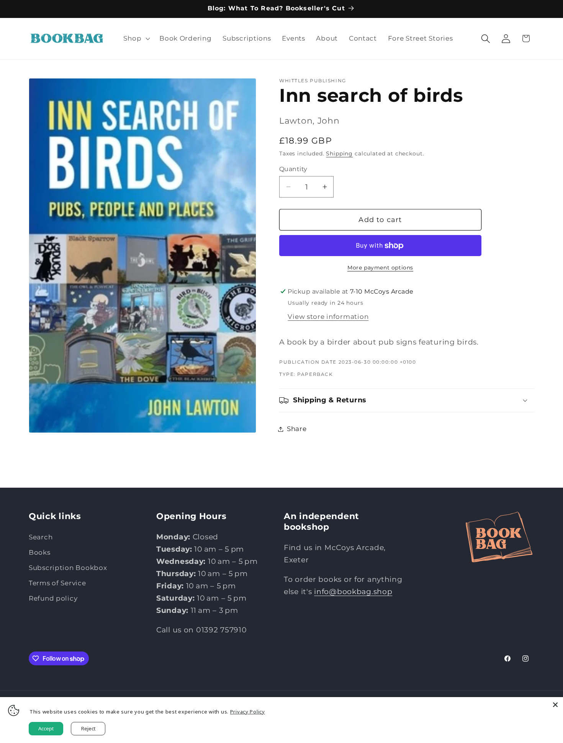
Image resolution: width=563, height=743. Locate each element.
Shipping (339, 153)
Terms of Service (57, 583)
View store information (328, 316)
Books (40, 552)
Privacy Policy (247, 711)
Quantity (293, 169)
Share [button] (297, 429)
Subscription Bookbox (68, 568)
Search (40, 537)
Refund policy (53, 598)
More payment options (380, 267)
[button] (136, 38)
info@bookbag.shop (353, 591)
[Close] (555, 705)
